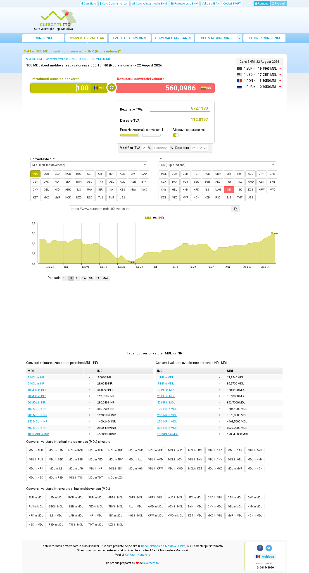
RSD (89, 197)
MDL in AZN (175, 459)
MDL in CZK (235, 450)
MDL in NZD (36, 477)
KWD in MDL (175, 515)
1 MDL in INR (36, 377)
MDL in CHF (135, 450)
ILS (79, 189)
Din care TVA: (130, 121)
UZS (122, 197)
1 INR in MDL (165, 377)
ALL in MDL (135, 506)
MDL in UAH (76, 468)
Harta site (144, 554)
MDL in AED (95, 459)
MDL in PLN (36, 459)
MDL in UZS (115, 477)
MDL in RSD (56, 477)
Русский (279, 3)
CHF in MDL (135, 497)
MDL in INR (95, 468)
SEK (68, 181)
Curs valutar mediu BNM (151, 3)
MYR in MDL (235, 515)
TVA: (137, 148)
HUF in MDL (155, 497)
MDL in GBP (115, 450)
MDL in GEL (235, 459)
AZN (133, 181)
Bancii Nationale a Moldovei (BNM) (163, 546)
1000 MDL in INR (38, 434)
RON (68, 173)
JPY (133, 173)
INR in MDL (95, 515)
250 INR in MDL (167, 421)
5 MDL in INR (36, 383)
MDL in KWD (175, 468)
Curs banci (173, 38)
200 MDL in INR (37, 415)
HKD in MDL (255, 506)
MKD (46, 197)
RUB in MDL (95, 497)
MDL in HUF (155, 450)
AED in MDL (95, 506)
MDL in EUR (36, 450)
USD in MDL (56, 497)
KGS (122, 189)
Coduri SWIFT (232, 3)
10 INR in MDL (166, 389)
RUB (79, 173)
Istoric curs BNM (264, 38)
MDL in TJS (76, 477)
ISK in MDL (115, 515)
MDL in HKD (255, 459)
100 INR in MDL (167, 408)
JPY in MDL (195, 497)
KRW (133, 189)
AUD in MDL (175, 497)
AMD (123, 181)
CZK (35, 181)
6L (77, 278)
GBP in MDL (115, 497)
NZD (79, 197)
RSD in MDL (56, 524)
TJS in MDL (76, 524)
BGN (79, 181)
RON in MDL (75, 497)
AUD (122, 173)
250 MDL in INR (37, 421)
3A (91, 278)
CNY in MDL (215, 506)
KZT (35, 197)
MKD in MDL (215, 515)
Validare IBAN (211, 3)
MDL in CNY (215, 459)
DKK (46, 181)
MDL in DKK (255, 450)
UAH (90, 189)
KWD (144, 189)
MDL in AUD (175, 450)
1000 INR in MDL (167, 434)
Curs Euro (89, 3)
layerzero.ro (151, 563)
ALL (111, 181)
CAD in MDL (215, 497)
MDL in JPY (195, 450)
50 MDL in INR (37, 402)
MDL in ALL (135, 459)
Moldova (267, 556)
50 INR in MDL (166, 402)
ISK (111, 189)
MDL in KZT (195, 468)
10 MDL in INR (37, 389)
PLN (57, 181)
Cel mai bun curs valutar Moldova (216, 39)
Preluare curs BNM (186, 3)
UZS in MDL (115, 524)
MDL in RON (75, 450)
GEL (46, 189)
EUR (46, 173)
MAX (106, 278)
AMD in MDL (155, 506)
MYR (57, 197)
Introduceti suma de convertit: (55, 79)
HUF (111, 173)
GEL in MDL (235, 506)
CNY (35, 189)
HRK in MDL (36, 515)
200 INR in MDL (167, 415)
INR (100, 189)
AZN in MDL (175, 506)
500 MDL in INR (37, 427)
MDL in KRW (155, 468)
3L (71, 278)
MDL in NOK (255, 468)
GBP (89, 173)
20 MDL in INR (37, 396)
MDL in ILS (56, 468)
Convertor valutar (86, 38)
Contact (130, 554)
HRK (68, 189)
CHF (100, 173)
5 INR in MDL (165, 383)
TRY (100, 181)
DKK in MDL (255, 497)
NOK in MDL (255, 515)
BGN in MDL (76, 506)
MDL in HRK (36, 468)
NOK (68, 197)
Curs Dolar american (114, 3)
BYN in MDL (195, 506)
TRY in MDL (116, 506)
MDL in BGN (76, 459)
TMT (111, 197)
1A (84, 278)
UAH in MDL (76, 515)
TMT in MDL (95, 524)
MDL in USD (56, 450)
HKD (57, 189)
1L (64, 278)
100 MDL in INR (37, 408)
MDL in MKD (215, 468)
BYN (144, 181)
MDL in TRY (116, 459)
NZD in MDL (36, 524)
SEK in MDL (56, 506)
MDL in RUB (95, 450)
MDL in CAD (215, 450)
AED (89, 181)
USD (57, 173)
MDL (35, 173)
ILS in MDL (56, 515)
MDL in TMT (95, 477)
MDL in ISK (115, 468)
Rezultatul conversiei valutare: (141, 79)
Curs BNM (43, 38)
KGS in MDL (135, 515)
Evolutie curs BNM (130, 38)
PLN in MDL (36, 506)
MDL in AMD (155, 459)
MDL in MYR (235, 468)
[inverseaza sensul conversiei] (111, 87)
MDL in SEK (56, 459)
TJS (100, 197)
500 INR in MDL (167, 427)
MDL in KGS (135, 468)
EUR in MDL (36, 497)
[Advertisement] (187, 20)
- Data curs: (182, 148)
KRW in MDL (155, 515)
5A (97, 278)
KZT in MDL (195, 515)
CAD (144, 173)
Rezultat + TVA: (131, 109)
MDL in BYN (195, 459)
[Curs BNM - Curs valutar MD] (55, 19)
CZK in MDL (235, 497)
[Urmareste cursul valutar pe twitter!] (269, 548)
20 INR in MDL (166, 396)
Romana (263, 3)
